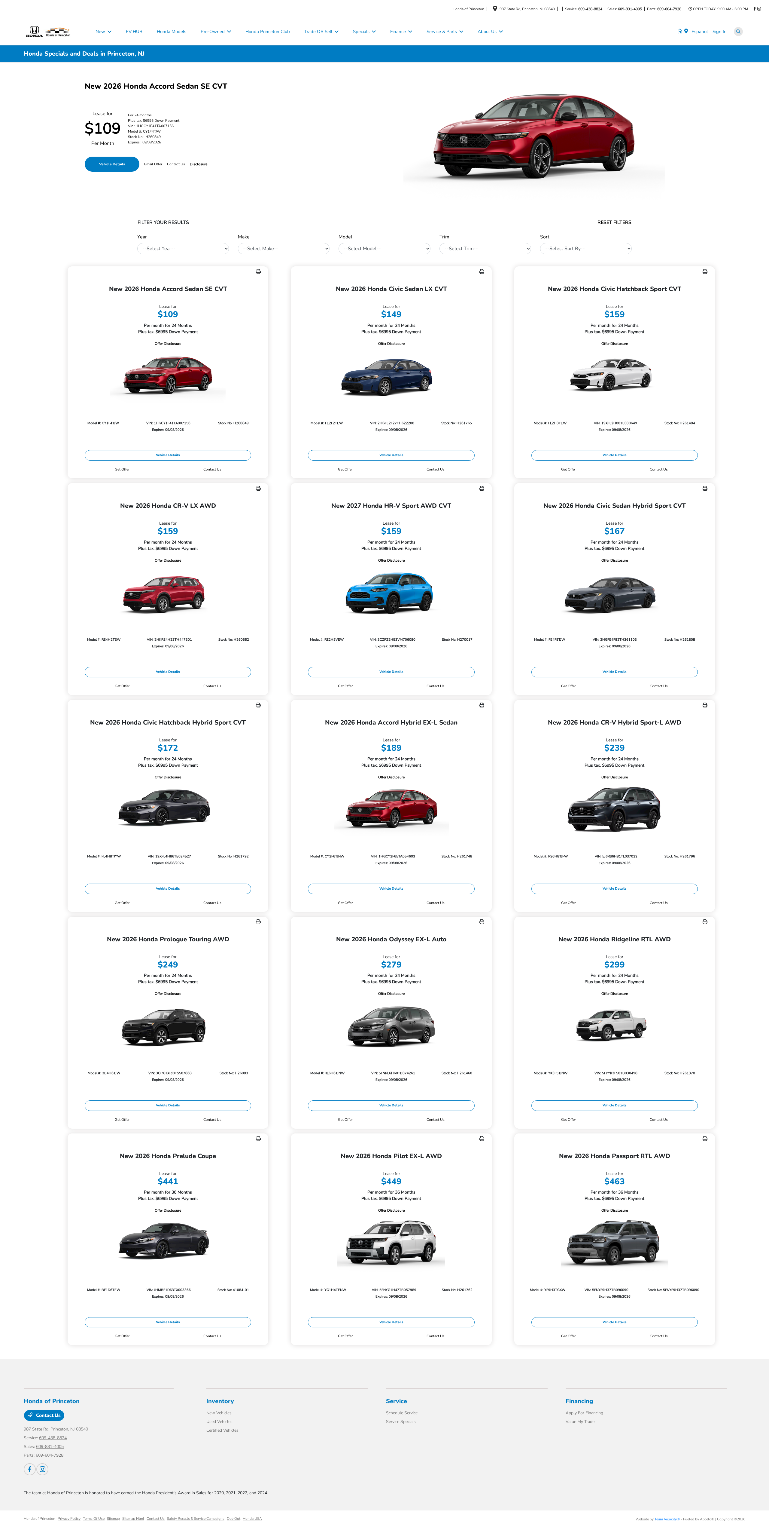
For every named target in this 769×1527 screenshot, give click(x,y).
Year (142, 237)
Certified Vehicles (222, 1430)
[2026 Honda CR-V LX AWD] (168, 593)
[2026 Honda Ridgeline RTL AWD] (615, 1026)
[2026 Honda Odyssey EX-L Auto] (391, 1026)
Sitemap (113, 1518)
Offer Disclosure (168, 343)
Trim (444, 237)
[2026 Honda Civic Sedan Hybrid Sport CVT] (615, 593)
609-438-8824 (590, 9)
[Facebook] (754, 9)
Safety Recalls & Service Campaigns (195, 1518)
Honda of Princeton (39, 1518)
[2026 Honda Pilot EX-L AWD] (391, 1243)
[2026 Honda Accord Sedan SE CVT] (168, 376)
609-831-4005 (630, 9)
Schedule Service (402, 1413)
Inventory (220, 1401)
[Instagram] (759, 9)
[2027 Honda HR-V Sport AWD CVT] (391, 593)
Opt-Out (233, 1518)
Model (345, 237)
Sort (544, 237)
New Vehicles (219, 1413)
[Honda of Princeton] (56, 31)
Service (396, 1401)
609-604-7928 (669, 9)
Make (244, 237)
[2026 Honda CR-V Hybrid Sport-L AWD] (615, 809)
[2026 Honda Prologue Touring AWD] (168, 1026)
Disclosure (198, 164)
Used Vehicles (219, 1421)
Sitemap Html (133, 1518)
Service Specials (401, 1421)
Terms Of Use (94, 1518)
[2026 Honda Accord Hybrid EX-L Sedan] (391, 809)
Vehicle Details (112, 164)
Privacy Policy (69, 1518)
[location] (495, 9)
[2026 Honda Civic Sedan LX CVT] (391, 376)
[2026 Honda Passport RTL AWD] (615, 1243)
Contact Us (48, 1415)
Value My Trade (580, 1421)
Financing (579, 1401)
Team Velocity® (667, 1519)
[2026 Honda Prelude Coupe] (168, 1243)
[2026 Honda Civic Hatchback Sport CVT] (615, 376)
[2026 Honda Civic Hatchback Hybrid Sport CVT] (168, 809)
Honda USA (252, 1518)
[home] (681, 31)
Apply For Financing (584, 1413)
